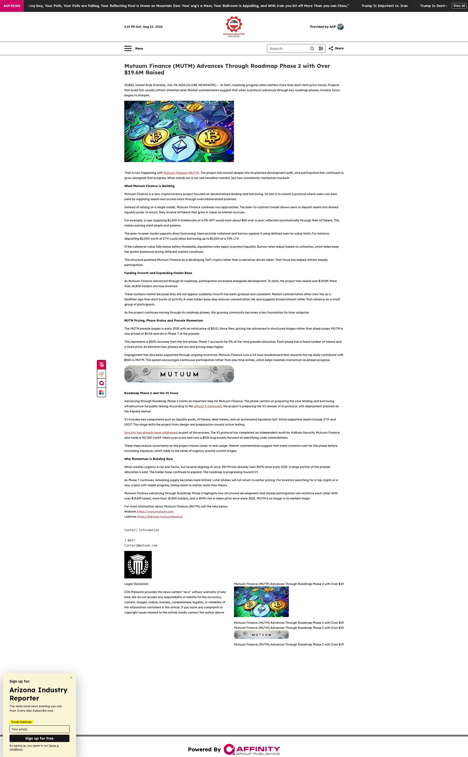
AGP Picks (12, 6)
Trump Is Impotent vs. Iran (384, 6)
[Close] (71, 677)
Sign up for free (39, 738)
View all (459, 5)
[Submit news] (101, 364)
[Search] (312, 48)
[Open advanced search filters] (320, 48)
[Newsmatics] (101, 392)
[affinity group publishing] (101, 383)
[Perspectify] (101, 374)
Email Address (21, 722)
